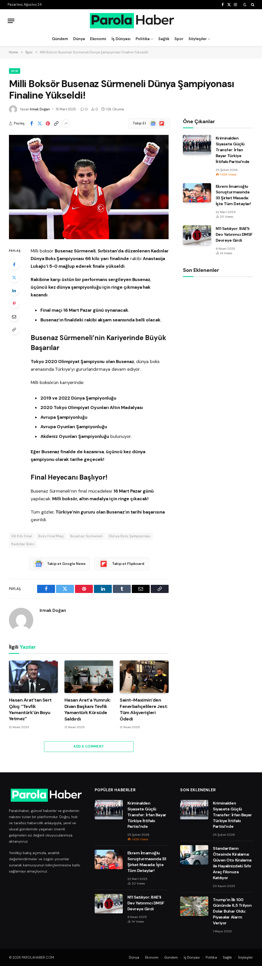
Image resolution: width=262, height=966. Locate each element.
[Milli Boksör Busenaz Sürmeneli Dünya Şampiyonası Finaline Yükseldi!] (89, 187)
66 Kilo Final (22, 536)
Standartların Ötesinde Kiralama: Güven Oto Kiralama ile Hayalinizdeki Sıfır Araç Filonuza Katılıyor (232, 863)
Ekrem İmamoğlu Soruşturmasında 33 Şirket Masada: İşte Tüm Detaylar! (233, 195)
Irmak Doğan (40, 109)
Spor (178, 38)
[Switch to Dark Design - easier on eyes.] (245, 4)
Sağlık (163, 38)
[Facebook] (14, 264)
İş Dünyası (121, 38)
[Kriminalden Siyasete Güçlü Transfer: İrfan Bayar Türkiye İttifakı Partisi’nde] (197, 144)
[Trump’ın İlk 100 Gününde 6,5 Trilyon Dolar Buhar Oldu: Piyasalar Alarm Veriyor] (194, 906)
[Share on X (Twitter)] (39, 123)
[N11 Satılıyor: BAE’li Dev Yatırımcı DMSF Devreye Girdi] (197, 235)
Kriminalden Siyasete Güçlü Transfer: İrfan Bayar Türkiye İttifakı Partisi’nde (232, 149)
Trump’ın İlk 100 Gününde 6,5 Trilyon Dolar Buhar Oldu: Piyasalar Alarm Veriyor (232, 911)
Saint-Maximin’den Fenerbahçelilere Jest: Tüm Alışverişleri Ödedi (143, 709)
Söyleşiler (198, 38)
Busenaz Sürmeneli (86, 536)
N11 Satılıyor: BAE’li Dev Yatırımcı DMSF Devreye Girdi (234, 234)
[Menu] (11, 21)
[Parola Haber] (131, 20)
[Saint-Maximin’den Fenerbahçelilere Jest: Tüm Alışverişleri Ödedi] (144, 676)
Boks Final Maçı (51, 536)
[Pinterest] (14, 303)
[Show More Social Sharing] (66, 123)
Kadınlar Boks (23, 544)
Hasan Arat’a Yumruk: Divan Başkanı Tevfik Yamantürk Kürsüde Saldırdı (87, 709)
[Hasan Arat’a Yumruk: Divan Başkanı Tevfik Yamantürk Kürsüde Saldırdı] (88, 676)
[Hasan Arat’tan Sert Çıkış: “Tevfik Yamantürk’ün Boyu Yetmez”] (33, 676)
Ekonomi (98, 38)
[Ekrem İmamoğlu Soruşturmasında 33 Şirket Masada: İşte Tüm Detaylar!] (197, 193)
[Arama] (252, 4)
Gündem (60, 38)
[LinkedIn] (14, 290)
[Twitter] (14, 277)
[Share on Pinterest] (48, 123)
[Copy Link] (56, 123)
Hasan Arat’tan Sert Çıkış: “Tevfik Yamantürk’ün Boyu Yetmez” (30, 709)
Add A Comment (88, 746)
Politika (143, 38)
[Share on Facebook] (31, 123)
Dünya (79, 38)
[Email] (14, 316)
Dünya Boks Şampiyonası (130, 536)
